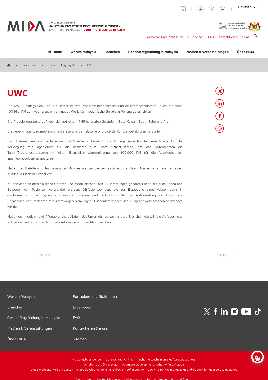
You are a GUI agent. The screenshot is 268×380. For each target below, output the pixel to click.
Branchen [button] (112, 52)
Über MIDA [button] (245, 52)
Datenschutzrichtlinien (120, 359)
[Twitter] (219, 91)
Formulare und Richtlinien (164, 37)
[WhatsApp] (219, 128)
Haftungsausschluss (182, 359)
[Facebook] (219, 116)
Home (57, 52)
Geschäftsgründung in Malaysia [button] (153, 52)
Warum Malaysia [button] (83, 52)
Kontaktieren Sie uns (233, 37)
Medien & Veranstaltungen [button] (207, 52)
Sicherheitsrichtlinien (152, 359)
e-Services (195, 37)
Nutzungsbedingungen (87, 359)
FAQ (211, 37)
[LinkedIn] (219, 103)
